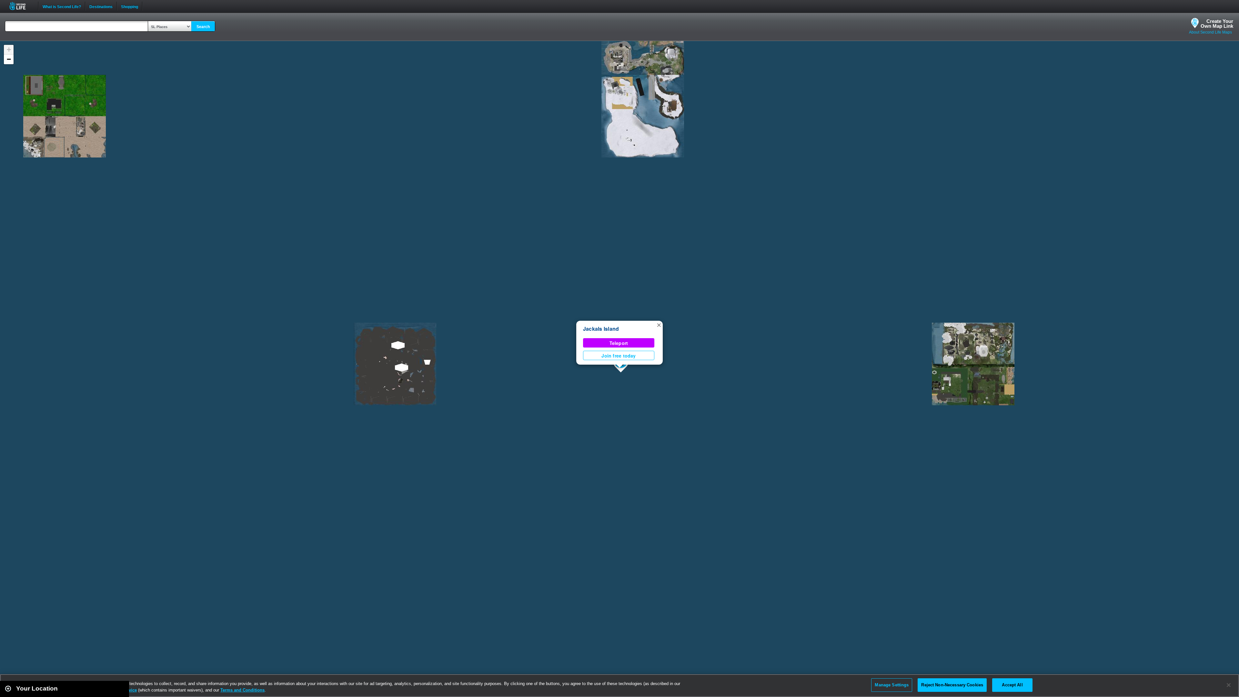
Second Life (21, 6)
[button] (659, 324)
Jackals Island (601, 328)
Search (203, 27)
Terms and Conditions (242, 690)
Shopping (129, 6)
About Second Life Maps (1210, 32)
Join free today (618, 355)
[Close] (1229, 685)
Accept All (1012, 684)
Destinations (101, 6)
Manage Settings (892, 684)
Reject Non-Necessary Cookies (952, 684)
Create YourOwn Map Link (1217, 23)
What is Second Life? (62, 6)
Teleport (618, 343)
